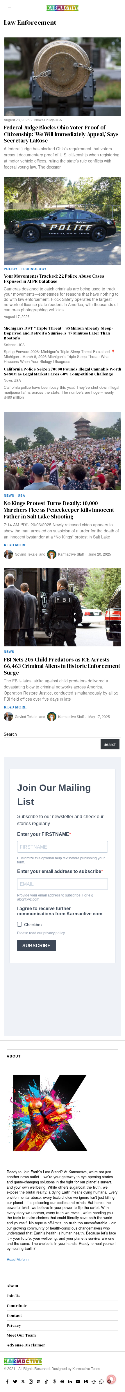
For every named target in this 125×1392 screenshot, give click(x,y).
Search (10, 734)
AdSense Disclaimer (26, 1345)
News (38, 119)
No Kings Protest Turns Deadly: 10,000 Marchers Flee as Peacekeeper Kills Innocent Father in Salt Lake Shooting (59, 510)
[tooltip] (7, 1381)
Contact (14, 1315)
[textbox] (62, 1210)
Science (10, 344)
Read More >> (18, 1259)
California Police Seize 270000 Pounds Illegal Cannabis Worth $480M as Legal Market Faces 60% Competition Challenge (62, 372)
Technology (34, 269)
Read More (15, 545)
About (12, 1286)
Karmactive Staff (71, 554)
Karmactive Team (86, 1368)
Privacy (14, 1325)
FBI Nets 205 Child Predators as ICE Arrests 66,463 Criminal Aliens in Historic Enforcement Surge (62, 666)
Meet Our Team (21, 1335)
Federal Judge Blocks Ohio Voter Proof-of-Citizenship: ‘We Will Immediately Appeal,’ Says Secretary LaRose (61, 134)
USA (58, 119)
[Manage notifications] (111, 1379)
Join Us (13, 1296)
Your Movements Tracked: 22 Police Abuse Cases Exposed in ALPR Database (54, 279)
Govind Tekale (26, 554)
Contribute (17, 1305)
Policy (49, 119)
